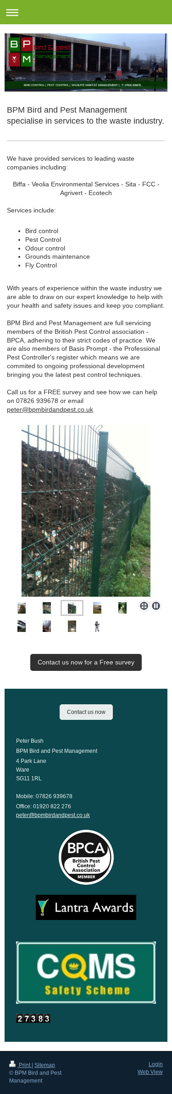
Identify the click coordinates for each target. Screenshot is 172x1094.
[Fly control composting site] (72, 608)
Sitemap (44, 1065)
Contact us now (86, 712)
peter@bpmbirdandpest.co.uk (50, 409)
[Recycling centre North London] (47, 608)
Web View (150, 1072)
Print (24, 1065)
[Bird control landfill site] (86, 511)
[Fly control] (97, 626)
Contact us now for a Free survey (86, 662)
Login (156, 1064)
